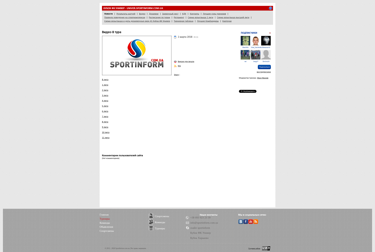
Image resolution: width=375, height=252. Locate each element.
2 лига (105, 90)
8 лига (105, 122)
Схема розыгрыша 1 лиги (200, 17)
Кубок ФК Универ (200, 232)
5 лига (105, 106)
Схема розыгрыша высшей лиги (233, 17)
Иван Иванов (262, 78)
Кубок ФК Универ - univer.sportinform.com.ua (133, 8)
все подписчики (264, 72)
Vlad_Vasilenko (256, 47)
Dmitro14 (266, 61)
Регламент (179, 17)
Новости (108, 13)
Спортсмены (107, 230)
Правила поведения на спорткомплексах (124, 17)
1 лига (105, 85)
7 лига (105, 116)
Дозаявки (153, 13)
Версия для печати (186, 61)
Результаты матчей (125, 13)
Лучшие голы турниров (214, 13)
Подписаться (264, 67)
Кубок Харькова (199, 237)
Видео (142, 13)
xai (245, 61)
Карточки (227, 21)
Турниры (105, 218)
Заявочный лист (170, 13)
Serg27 (255, 61)
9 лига (105, 127)
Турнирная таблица (183, 21)
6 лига (105, 111)
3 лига (105, 95)
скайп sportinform (200, 227)
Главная (104, 214)
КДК (184, 13)
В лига (105, 79)
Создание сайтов (254, 248)
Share (176, 75)
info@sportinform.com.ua (204, 222)
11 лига (105, 137)
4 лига (105, 100)
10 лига (105, 132)
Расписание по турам (159, 17)
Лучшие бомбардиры (208, 21)
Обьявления (106, 226)
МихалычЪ (266, 47)
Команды (105, 222)
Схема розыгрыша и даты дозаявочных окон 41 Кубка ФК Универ (137, 21)
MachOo (245, 47)
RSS (179, 66)
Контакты (194, 13)
